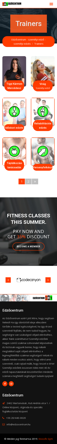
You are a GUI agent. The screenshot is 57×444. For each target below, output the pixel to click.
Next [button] (48, 280)
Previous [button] (8, 280)
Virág (43, 84)
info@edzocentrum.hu (18, 424)
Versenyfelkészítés (45, 167)
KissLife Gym (45, 438)
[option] (28, 280)
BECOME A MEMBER (28, 246)
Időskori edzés (14, 127)
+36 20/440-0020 (16, 417)
